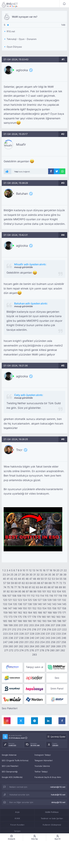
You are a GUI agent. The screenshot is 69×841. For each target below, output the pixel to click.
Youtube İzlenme (42, 766)
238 (21, 637)
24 (8, 574)
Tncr (19, 450)
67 (42, 583)
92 (8, 591)
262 (21, 646)
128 (44, 599)
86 (49, 587)
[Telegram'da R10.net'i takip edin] (34, 720)
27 (19, 574)
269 (58, 646)
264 (32, 646)
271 (6, 650)
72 (60, 583)
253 (37, 642)
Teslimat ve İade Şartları (52, 818)
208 (58, 625)
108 (14, 595)
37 (57, 574)
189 (25, 621)
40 (4, 578)
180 (44, 616)
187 (15, 621)
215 (29, 629)
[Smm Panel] (34, 678)
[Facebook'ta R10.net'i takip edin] (61, 720)
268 (53, 646)
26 (15, 574)
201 (21, 625)
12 (30, 570)
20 (57, 570)
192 (39, 621)
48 (34, 578)
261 (16, 646)
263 (26, 646)
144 (59, 604)
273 (16, 650)
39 (64, 574)
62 (23, 583)
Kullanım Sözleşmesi (52, 825)
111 (28, 595)
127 (40, 599)
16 (44, 570)
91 (4, 591)
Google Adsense (9, 755)
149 (20, 608)
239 (26, 637)
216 (34, 629)
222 (64, 629)
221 (59, 629)
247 (5, 642)
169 (55, 612)
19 (54, 570)
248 (10, 642)
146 (5, 608)
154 (44, 608)
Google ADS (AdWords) (12, 777)
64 (31, 583)
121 (10, 599)
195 (54, 621)
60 (16, 583)
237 (16, 637)
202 (26, 625)
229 (37, 633)
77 (15, 587)
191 (34, 621)
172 (6, 616)
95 (19, 591)
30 (30, 574)
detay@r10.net (58, 802)
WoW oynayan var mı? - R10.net (12, 4)
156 (54, 608)
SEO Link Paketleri (10, 766)
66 (38, 583)
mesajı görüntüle (23, 267)
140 (40, 604)
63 (27, 583)
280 (52, 650)
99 (34, 591)
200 (15, 625)
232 (53, 633)
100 (39, 591)
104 (59, 591)
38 (60, 574)
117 (56, 595)
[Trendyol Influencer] (12, 699)
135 (15, 604)
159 (5, 612)
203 (31, 625)
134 (10, 604)
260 (10, 646)
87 (52, 587)
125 (30, 599)
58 (8, 583)
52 (49, 578)
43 (15, 578)
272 (11, 650)
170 (60, 612)
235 (5, 637)
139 (35, 604)
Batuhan (22, 193)
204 (36, 625)
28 (23, 574)
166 (40, 612)
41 (8, 578)
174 (15, 616)
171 (64, 612)
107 (9, 595)
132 (64, 599)
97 (27, 591)
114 (42, 595)
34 (45, 574)
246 (64, 637)
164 (30, 612)
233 (58, 633)
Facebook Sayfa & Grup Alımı (47, 777)
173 (10, 616)
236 (10, 637)
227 (27, 633)
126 (35, 599)
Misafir (21, 144)
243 (47, 637)
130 (54, 599)
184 (63, 616)
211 (9, 629)
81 (30, 587)
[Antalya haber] (12, 678)
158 (64, 608)
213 (19, 629)
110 (24, 595)
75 (8, 587)
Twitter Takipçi (41, 771)
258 (63, 642)
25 (11, 574)
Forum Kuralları (17, 825)
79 (22, 587)
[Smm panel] (56, 667)
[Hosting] (12, 667)
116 (51, 595)
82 (33, 587)
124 (25, 599)
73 (64, 583)
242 (42, 637)
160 (10, 612)
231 (48, 633)
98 (31, 591)
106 (4, 595)
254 (42, 642)
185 (5, 621)
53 (53, 578)
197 (64, 621)
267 (48, 646)
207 (53, 625)
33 (42, 574)
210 (4, 629)
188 (20, 621)
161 (15, 612)
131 (59, 599)
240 (32, 637)
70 (53, 583)
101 (44, 591)
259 (5, 646)
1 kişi (16, 172)
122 (15, 599)
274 (21, 650)
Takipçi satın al (34, 667)
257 (58, 642)
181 (48, 616)
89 (60, 587)
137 (25, 604)
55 (60, 578)
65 (34, 583)
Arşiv (17, 812)
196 (59, 621)
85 (45, 587)
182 (53, 616)
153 (39, 608)
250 (21, 642)
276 (32, 650)
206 (47, 625)
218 (44, 629)
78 (19, 587)
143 (54, 604)
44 (19, 578)
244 (53, 637)
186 (10, 621)
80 (26, 587)
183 (58, 616)
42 (11, 578)
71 (57, 583)
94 (15, 591)
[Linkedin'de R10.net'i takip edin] (48, 720)
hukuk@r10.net (58, 794)
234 (64, 633)
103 (54, 591)
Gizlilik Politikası (51, 812)
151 (29, 608)
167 (45, 612)
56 (64, 578)
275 (26, 650)
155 (49, 608)
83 (37, 587)
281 (57, 650)
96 (23, 591)
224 (10, 633)
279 (47, 650)
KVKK (17, 818)
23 (4, 574)
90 (64, 587)
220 (54, 629)
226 (21, 633)
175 (20, 616)
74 (4, 587)
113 (37, 595)
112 (33, 595)
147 (10, 608)
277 (37, 650)
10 (23, 570)
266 (42, 646)
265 (37, 646)
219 (49, 629)
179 (39, 616)
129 (49, 599)
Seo (57, 677)
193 (44, 621)
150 (25, 608)
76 (12, 587)
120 (5, 599)
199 (10, 625)
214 (24, 629)
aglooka (22, 70)
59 (12, 583)
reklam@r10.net (57, 787)
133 (5, 604)
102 (49, 591)
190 (30, 621)
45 (23, 578)
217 (39, 629)
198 (5, 625)
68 (46, 583)
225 (16, 633)
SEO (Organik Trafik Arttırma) (15, 760)
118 (60, 595)
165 (35, 612)
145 (64, 604)
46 (27, 578)
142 (49, 604)
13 (33, 570)
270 (64, 646)
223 (5, 633)
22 (65, 570)
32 (38, 574)
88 (56, 587)
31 (34, 574)
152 (34, 608)
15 (40, 570)
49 (38, 578)
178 (34, 616)
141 (44, 604)
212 (14, 629)
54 (57, 578)
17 (47, 570)
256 (53, 642)
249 (16, 642)
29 (27, 574)
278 (42, 650)
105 (64, 591)
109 (19, 595)
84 (41, 587)
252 (31, 642)
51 (45, 578)
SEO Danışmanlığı (9, 771)
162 (20, 612)
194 (49, 621)
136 (20, 604)
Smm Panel (56, 688)
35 (49, 574)
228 (32, 633)
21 (61, 570)
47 (30, 578)
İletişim (17, 831)
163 (25, 612)
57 (4, 583)
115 (46, 595)
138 (30, 604)
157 (59, 608)
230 (42, 633)
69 (50, 583)
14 (37, 570)
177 (29, 616)
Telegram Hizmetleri (43, 760)
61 (19, 583)
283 (34, 654)
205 (42, 625)
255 (47, 642)
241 (37, 637)
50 (42, 578)
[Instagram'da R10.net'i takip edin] (7, 720)
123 (20, 599)
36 (53, 574)
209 (63, 625)
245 (58, 637)
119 (65, 595)
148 (15, 608)
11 (27, 570)
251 (26, 642)
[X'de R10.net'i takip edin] (20, 720)
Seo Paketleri (9, 708)
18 (50, 570)
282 (62, 650)
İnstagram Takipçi (42, 755)
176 (25, 616)
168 (50, 612)
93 (12, 591)
